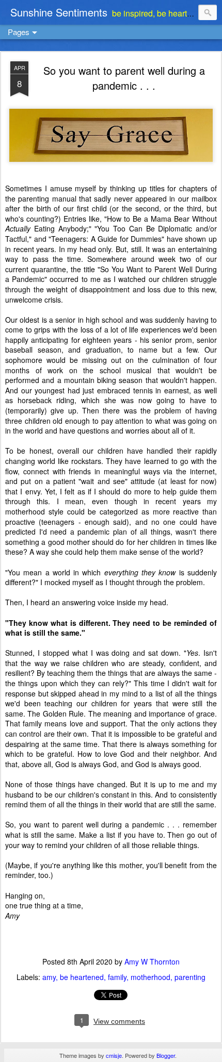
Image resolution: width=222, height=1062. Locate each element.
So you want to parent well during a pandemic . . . (124, 78)
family (117, 977)
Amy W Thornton (152, 961)
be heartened (82, 977)
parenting (190, 977)
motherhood (150, 977)
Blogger (165, 1055)
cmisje (114, 1055)
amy (49, 977)
